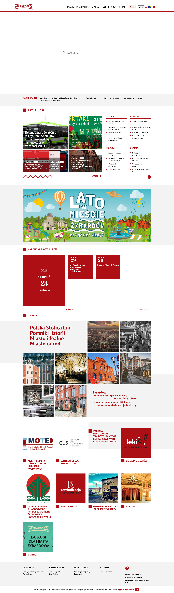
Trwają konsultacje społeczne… (114, 134)
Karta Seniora (53, 574)
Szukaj (132, 7)
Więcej (95, 176)
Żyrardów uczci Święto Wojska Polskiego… (116, 159)
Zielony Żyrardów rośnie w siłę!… (116, 123)
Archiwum (104, 568)
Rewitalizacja (27, 574)
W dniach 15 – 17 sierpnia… (141, 133)
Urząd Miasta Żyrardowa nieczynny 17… (116, 139)
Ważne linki (28, 568)
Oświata (134, 148)
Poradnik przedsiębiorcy (82, 572)
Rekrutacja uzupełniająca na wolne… (140, 159)
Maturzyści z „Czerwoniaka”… (138, 154)
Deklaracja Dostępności (133, 577)
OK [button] (137, 590)
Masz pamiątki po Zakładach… (113, 165)
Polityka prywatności (133, 575)
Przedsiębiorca (81, 568)
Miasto (70, 7)
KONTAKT (122, 7)
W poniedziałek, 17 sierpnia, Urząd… (141, 128)
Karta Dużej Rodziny (55, 572)
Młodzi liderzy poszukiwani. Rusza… (141, 170)
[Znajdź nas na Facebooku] (149, 177)
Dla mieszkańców (56, 568)
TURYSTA (95, 7)
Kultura (110, 148)
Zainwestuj (78, 574)
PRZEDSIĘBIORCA (108, 7)
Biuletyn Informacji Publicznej (33, 572)
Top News (111, 116)
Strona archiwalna (106, 572)
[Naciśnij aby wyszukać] (64, 52)
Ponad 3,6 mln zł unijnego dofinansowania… (117, 128)
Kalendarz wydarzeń (42, 249)
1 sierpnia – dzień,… (115, 169)
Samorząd (135, 116)
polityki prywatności (127, 590)
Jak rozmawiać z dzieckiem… (137, 165)
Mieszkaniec (82, 7)
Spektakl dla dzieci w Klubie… (114, 154)
